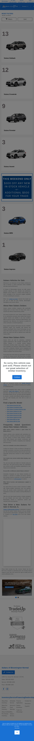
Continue (17, 377)
